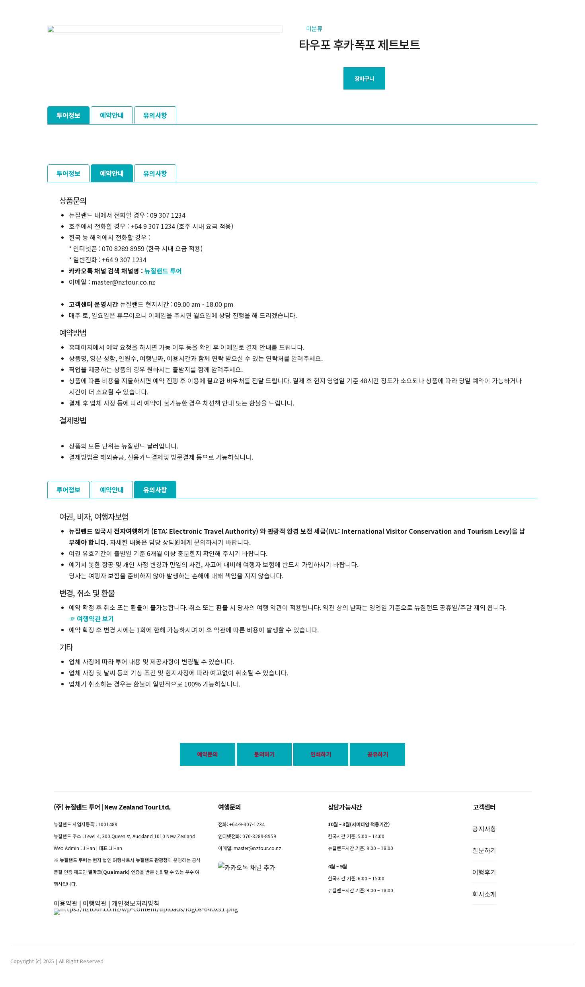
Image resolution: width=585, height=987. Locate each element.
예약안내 (112, 115)
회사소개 (484, 894)
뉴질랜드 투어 (163, 270)
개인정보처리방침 (136, 903)
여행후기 (484, 872)
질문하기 (484, 850)
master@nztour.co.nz (257, 848)
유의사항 (155, 115)
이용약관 (66, 903)
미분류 (314, 28)
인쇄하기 (320, 754)
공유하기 (377, 754)
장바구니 (364, 78)
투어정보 (68, 115)
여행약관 (95, 903)
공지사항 (484, 828)
